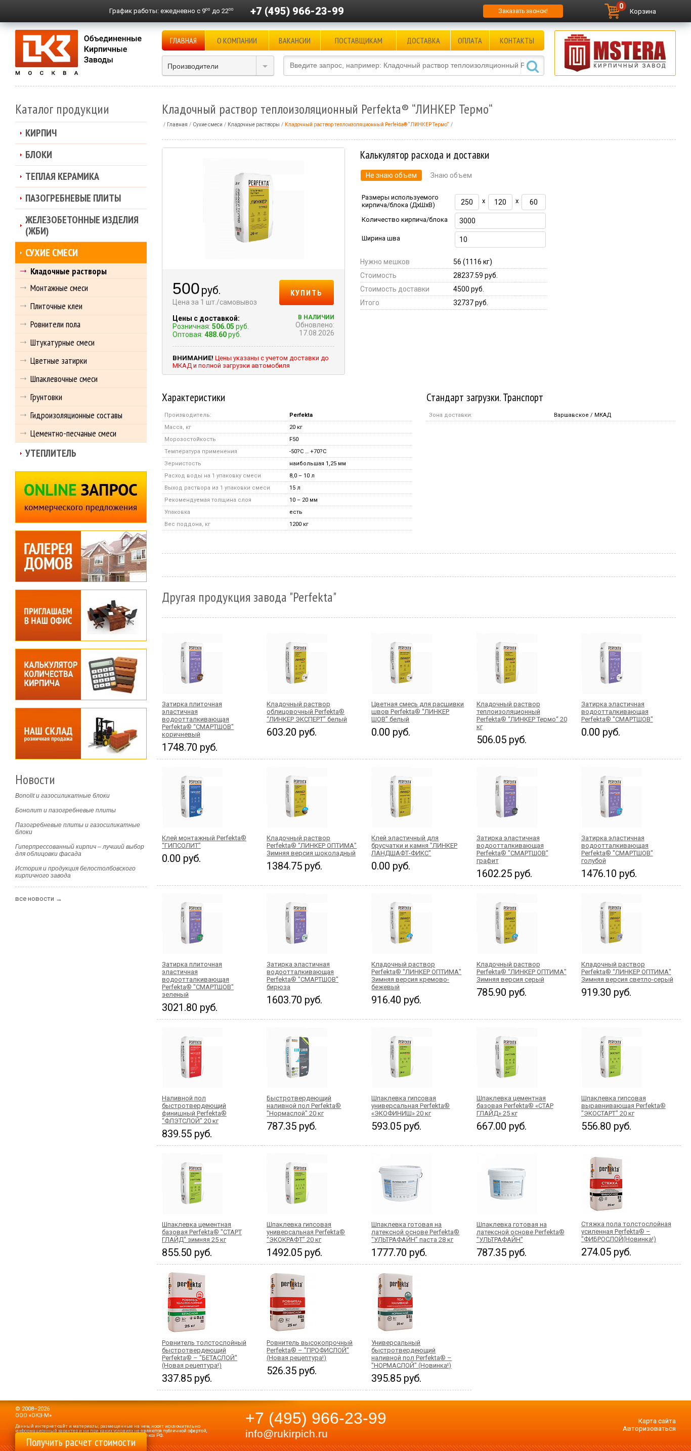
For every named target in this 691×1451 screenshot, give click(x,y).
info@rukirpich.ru (286, 1434)
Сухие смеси (51, 252)
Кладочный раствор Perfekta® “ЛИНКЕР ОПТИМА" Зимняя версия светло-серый (627, 971)
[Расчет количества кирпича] (81, 674)
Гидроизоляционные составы (76, 415)
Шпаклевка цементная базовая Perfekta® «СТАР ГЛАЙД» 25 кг (515, 1105)
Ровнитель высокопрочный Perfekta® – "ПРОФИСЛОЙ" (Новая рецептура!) (310, 1350)
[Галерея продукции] (81, 556)
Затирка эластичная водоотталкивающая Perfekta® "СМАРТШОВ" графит (512, 849)
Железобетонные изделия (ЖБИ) (82, 225)
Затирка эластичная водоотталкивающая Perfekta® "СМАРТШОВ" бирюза (302, 975)
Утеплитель (50, 453)
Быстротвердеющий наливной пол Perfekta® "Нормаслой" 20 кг (304, 1105)
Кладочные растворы (68, 271)
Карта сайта (657, 1421)
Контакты (517, 40)
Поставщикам (358, 40)
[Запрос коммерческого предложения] (81, 497)
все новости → (38, 898)
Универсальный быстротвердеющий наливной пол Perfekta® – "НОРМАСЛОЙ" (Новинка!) (411, 1354)
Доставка (423, 40)
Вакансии (295, 40)
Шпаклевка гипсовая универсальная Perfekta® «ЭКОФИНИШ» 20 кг (410, 1105)
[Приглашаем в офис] (81, 615)
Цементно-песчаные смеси (73, 433)
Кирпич (41, 132)
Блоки (38, 154)
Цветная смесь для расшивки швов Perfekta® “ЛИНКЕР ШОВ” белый (417, 711)
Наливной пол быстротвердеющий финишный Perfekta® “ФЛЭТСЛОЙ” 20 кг (194, 1109)
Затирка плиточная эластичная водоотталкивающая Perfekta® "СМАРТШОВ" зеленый (198, 979)
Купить (306, 292)
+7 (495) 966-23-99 (297, 11)
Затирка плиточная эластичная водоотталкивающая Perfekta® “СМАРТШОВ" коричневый (198, 719)
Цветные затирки (58, 360)
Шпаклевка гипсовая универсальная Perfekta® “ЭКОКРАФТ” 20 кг (306, 1232)
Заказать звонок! (523, 11)
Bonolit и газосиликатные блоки (62, 795)
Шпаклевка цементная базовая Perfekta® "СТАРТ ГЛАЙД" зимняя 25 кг (202, 1232)
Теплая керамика (62, 176)
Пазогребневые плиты (73, 198)
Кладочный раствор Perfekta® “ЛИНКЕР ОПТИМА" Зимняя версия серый (522, 971)
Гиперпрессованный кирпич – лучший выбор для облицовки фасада (79, 850)
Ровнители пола (55, 324)
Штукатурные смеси (62, 342)
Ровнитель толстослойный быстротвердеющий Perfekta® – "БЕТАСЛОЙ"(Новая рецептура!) (204, 1354)
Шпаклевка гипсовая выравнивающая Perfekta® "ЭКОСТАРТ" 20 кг (623, 1105)
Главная (183, 40)
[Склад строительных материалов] (81, 733)
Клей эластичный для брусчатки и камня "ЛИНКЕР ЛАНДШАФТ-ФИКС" (414, 845)
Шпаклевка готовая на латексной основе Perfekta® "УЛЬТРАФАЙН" (521, 1232)
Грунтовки (46, 397)
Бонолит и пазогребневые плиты (65, 810)
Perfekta (301, 415)
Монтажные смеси (59, 288)
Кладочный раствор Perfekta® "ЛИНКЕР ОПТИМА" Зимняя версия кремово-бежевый (416, 975)
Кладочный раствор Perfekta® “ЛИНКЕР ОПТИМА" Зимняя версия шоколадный (312, 845)
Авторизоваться (649, 1428)
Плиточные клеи (56, 306)
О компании (237, 40)
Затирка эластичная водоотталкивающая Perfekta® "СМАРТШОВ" (617, 711)
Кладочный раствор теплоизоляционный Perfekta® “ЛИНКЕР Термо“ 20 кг (522, 715)
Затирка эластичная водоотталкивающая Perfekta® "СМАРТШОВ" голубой (617, 849)
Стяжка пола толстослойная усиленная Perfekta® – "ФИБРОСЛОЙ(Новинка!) (626, 1231)
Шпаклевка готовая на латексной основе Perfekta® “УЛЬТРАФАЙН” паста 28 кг (415, 1232)
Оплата (470, 40)
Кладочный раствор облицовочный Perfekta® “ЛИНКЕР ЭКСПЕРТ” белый (307, 711)
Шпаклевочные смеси (64, 378)
